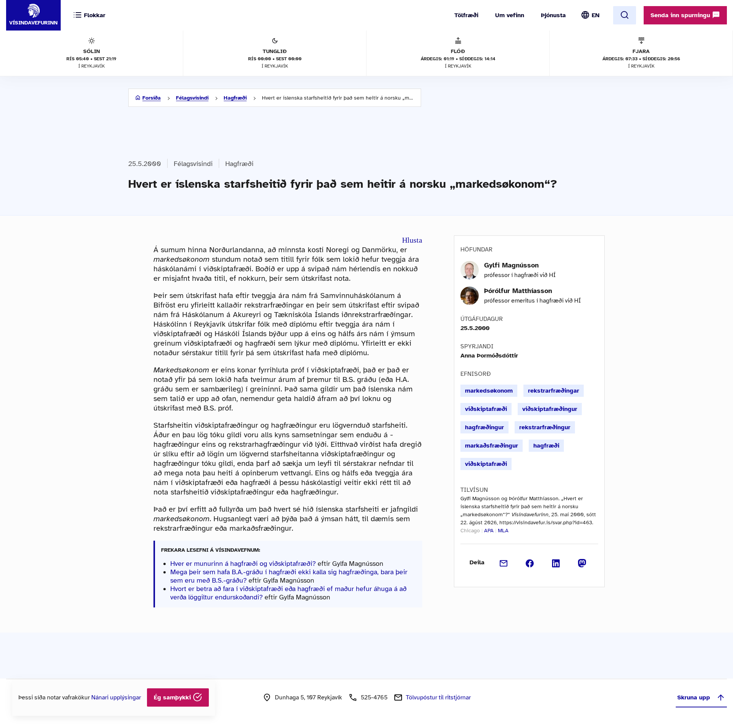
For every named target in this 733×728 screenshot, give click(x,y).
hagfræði (546, 445)
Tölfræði (466, 15)
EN (595, 15)
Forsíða (151, 98)
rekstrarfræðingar (553, 391)
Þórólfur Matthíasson (518, 291)
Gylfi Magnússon (511, 265)
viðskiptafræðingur (549, 409)
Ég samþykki (173, 697)
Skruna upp (693, 697)
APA (489, 530)
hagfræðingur (484, 427)
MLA (503, 530)
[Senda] (504, 562)
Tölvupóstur (438, 697)
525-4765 (374, 697)
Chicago (470, 530)
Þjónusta (553, 15)
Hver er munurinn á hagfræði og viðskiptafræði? (243, 563)
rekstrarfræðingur (544, 427)
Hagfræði (235, 98)
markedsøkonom (489, 391)
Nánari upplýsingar (116, 697)
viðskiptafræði (486, 409)
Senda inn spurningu (681, 15)
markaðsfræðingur (491, 445)
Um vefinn (509, 15)
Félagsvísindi (192, 98)
